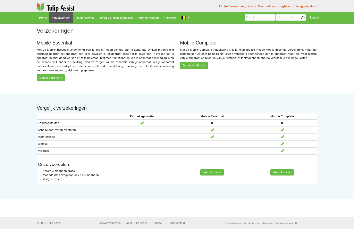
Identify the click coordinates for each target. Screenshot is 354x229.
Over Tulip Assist (136, 222)
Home (43, 17)
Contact (157, 222)
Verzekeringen (61, 17)
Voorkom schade (149, 17)
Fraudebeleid (176, 222)
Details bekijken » (50, 77)
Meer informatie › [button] (212, 172)
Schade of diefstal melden (116, 17)
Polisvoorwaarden (109, 222)
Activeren (171, 17)
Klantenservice (84, 17)
